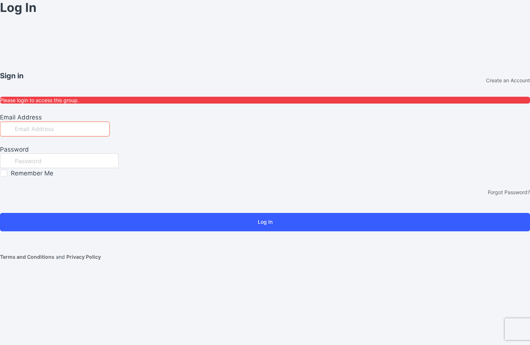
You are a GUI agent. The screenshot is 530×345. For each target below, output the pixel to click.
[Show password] (126, 160)
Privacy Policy (83, 257)
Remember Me (32, 173)
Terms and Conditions (27, 257)
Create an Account (508, 80)
